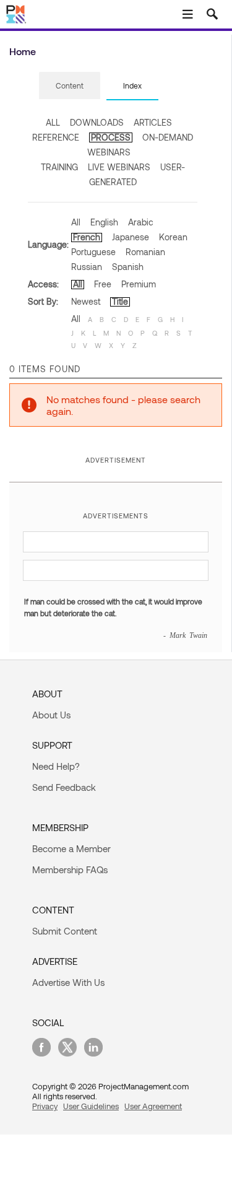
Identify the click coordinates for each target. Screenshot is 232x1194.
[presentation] (69, 85)
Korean (173, 237)
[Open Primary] (187, 14)
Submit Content (64, 930)
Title (120, 301)
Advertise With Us (68, 982)
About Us (51, 714)
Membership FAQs (70, 869)
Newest (85, 301)
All (75, 222)
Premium (138, 284)
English (104, 222)
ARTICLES (153, 122)
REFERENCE (55, 137)
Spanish (128, 266)
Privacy (45, 1106)
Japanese (130, 237)
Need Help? (56, 766)
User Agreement (153, 1106)
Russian (86, 266)
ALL (53, 122)
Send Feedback (64, 787)
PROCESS (111, 137)
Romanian (145, 251)
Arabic (140, 222)
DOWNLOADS (97, 122)
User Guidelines (91, 1106)
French (86, 237)
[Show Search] (212, 14)
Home (22, 51)
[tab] (69, 86)
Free (102, 284)
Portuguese (93, 251)
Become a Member (71, 848)
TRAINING (59, 167)
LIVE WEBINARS (119, 167)
